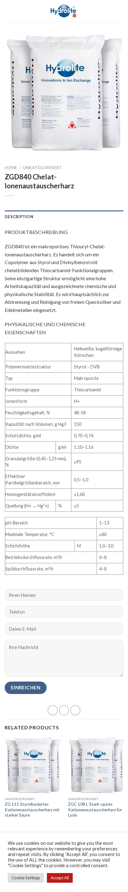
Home (11, 167)
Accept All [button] (60, 877)
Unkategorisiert (42, 167)
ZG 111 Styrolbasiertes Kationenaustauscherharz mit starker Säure (32, 810)
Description (19, 216)
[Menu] (8, 10)
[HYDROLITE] (64, 11)
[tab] (64, 216)
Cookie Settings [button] (25, 877)
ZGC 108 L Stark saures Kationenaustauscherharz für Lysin (95, 810)
